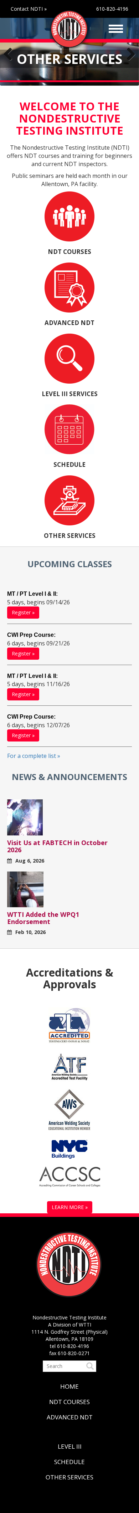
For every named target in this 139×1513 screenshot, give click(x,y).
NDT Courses (69, 1402)
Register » (23, 612)
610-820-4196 (112, 8)
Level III (70, 1446)
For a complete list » (33, 756)
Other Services (69, 1477)
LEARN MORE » (70, 1207)
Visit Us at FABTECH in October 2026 (57, 846)
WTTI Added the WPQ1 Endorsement (43, 918)
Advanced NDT (70, 1417)
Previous (11, 54)
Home (69, 1386)
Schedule (69, 1462)
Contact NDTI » (29, 8)
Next (128, 54)
